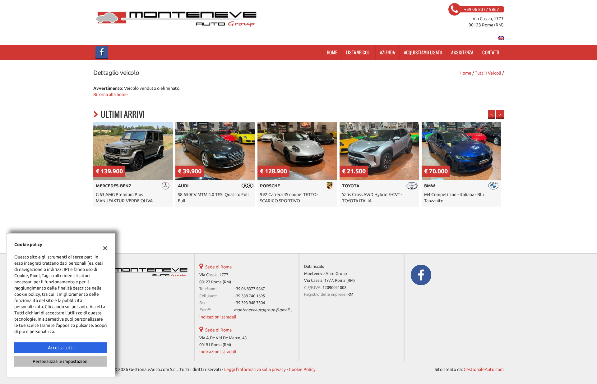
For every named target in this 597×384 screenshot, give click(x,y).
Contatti (490, 52)
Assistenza (462, 52)
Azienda (387, 52)
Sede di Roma (218, 266)
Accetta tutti (61, 347)
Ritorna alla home (110, 94)
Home (332, 52)
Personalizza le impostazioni (61, 361)
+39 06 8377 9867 (249, 288)
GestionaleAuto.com (484, 369)
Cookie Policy (302, 369)
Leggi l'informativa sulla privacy (255, 369)
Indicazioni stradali (217, 316)
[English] (501, 37)
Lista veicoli (358, 52)
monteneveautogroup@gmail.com (266, 310)
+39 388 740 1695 (249, 296)
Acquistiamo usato (423, 52)
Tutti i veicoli (488, 73)
